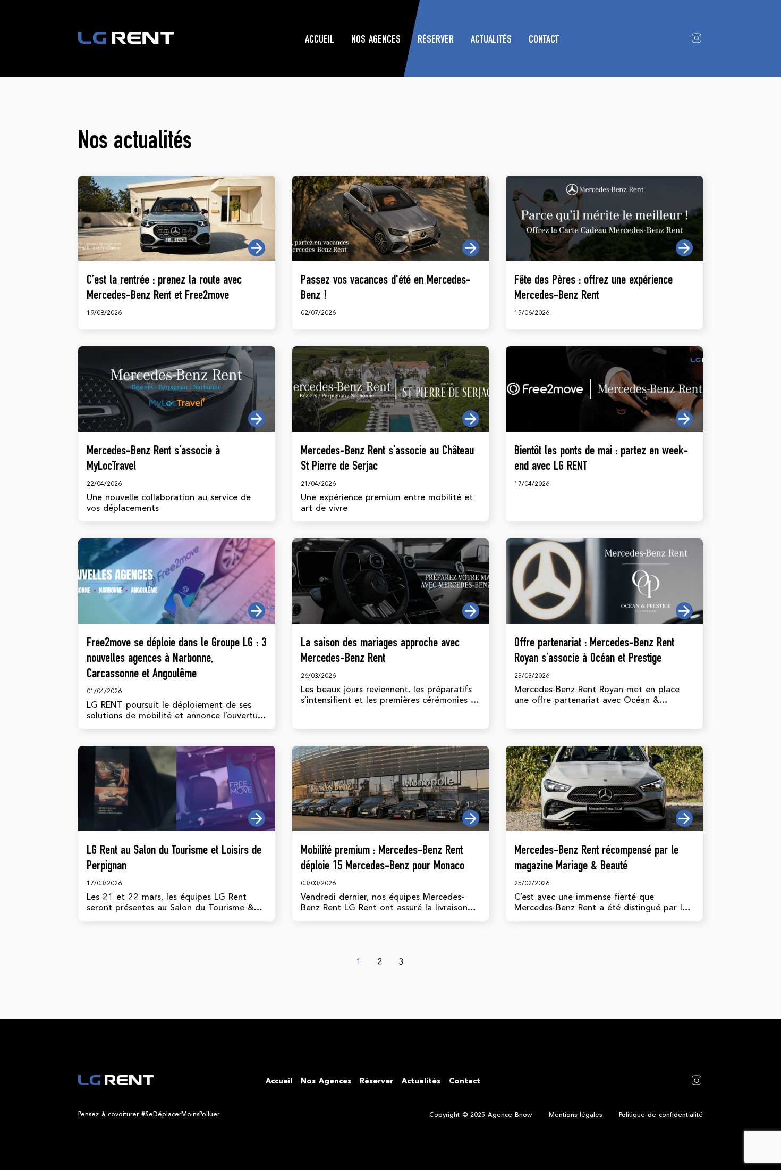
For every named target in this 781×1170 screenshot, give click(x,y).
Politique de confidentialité (661, 1114)
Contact (544, 40)
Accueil (319, 40)
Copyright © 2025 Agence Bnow (480, 1114)
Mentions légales (575, 1114)
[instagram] (696, 37)
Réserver (436, 40)
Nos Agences (376, 40)
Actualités (491, 40)
